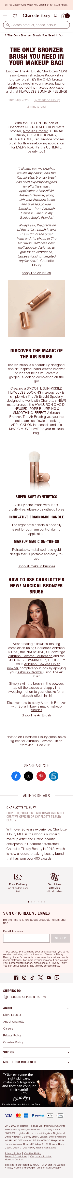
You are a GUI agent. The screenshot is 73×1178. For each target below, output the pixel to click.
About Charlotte (13, 1021)
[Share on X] (28, 776)
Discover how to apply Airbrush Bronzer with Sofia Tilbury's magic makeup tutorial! (36, 706)
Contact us (50, 1147)
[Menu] (5, 15)
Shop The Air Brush (36, 273)
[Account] (55, 16)
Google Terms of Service (41, 1167)
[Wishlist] (15, 16)
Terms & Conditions (16, 1156)
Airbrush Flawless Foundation (30, 656)
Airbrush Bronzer (35, 131)
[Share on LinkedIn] (53, 776)
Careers (8, 1028)
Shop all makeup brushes (36, 566)
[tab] (28, 902)
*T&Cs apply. (10, 951)
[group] (20, 883)
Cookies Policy (13, 1042)
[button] (8, 25)
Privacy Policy (59, 962)
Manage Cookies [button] (14, 1159)
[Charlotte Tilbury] (36, 16)
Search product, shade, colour (34, 25)
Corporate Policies (41, 1156)
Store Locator (12, 1014)
